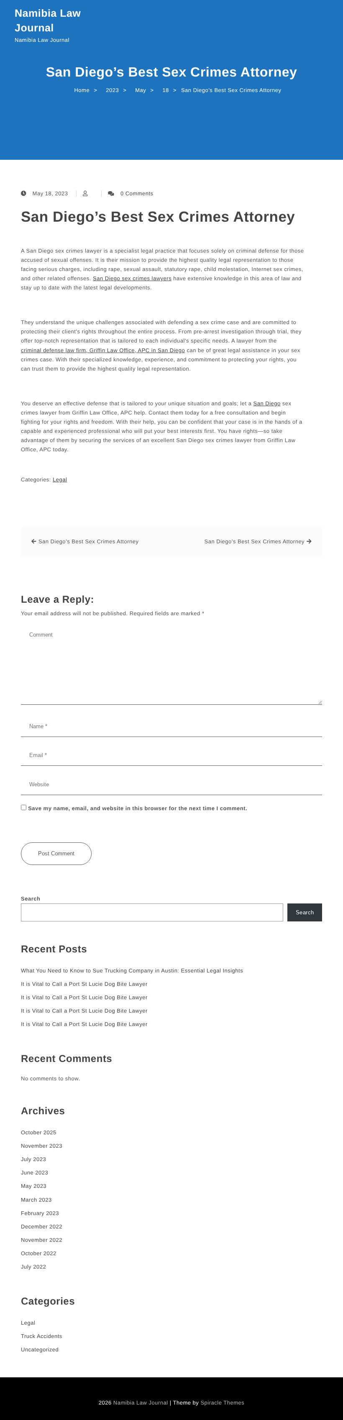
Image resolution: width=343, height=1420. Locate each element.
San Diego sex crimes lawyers (132, 278)
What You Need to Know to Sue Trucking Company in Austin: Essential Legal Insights (132, 970)
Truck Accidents (41, 1336)
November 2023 (41, 1146)
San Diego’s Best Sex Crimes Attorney (158, 217)
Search (30, 898)
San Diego (267, 403)
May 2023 (33, 1186)
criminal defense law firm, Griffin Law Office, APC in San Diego (103, 350)
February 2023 (40, 1213)
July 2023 (33, 1159)
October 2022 (38, 1253)
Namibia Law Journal (48, 21)
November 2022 (41, 1240)
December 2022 (41, 1226)
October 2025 (38, 1132)
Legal (60, 479)
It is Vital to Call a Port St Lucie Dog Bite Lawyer (84, 984)
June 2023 (34, 1172)
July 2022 (33, 1267)
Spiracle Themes (222, 1403)
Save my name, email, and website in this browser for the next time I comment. (137, 808)
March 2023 (36, 1200)
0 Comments (137, 193)
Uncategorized (40, 1349)
